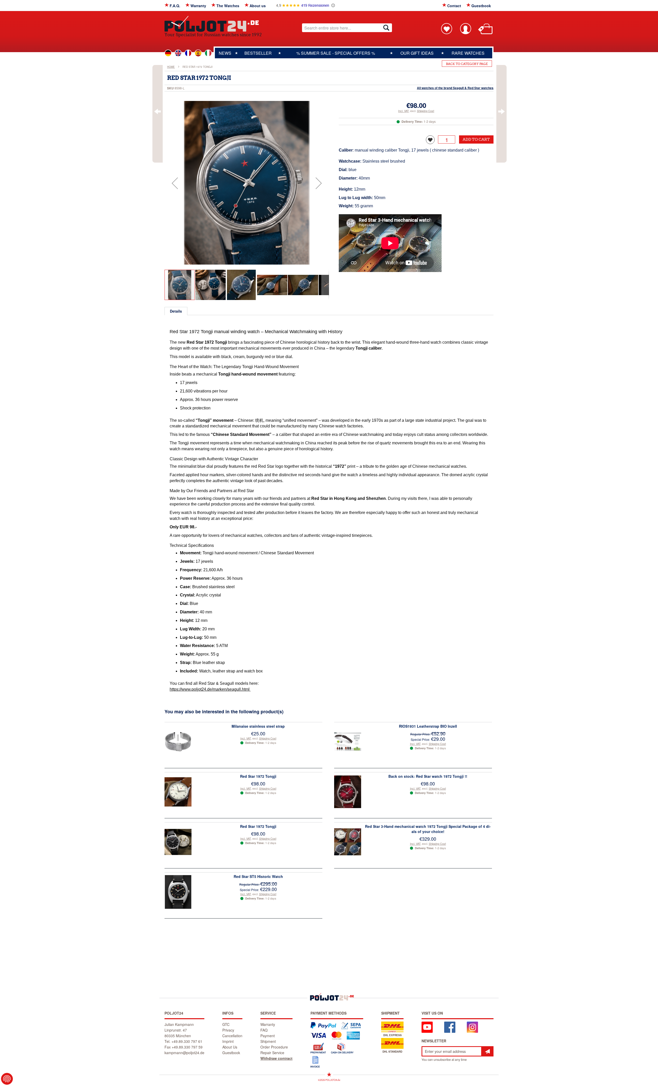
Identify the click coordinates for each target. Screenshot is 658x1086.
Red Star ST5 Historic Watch (258, 876)
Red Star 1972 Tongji (258, 776)
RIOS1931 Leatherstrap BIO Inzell (428, 726)
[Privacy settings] (7, 1079)
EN (178, 53)
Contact (454, 5)
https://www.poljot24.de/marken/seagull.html (210, 689)
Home (171, 67)
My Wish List (446, 28)
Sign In (465, 28)
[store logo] (213, 24)
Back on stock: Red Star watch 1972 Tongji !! (427, 776)
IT (208, 53)
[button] (174, 183)
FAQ (264, 1030)
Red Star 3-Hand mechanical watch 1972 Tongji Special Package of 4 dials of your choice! (428, 829)
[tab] (175, 311)
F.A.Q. (175, 5)
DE (168, 53)
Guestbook (481, 5)
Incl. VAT (403, 111)
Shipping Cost (425, 111)
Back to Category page (467, 64)
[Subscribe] (487, 1051)
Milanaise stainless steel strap (258, 726)
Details (176, 311)
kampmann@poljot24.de (184, 1052)
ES (198, 53)
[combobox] (347, 27)
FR (188, 53)
